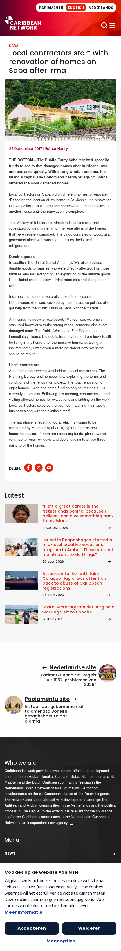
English (76, 7)
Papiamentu (51, 7)
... (71, 822)
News (10, 853)
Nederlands (101, 7)
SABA (14, 45)
